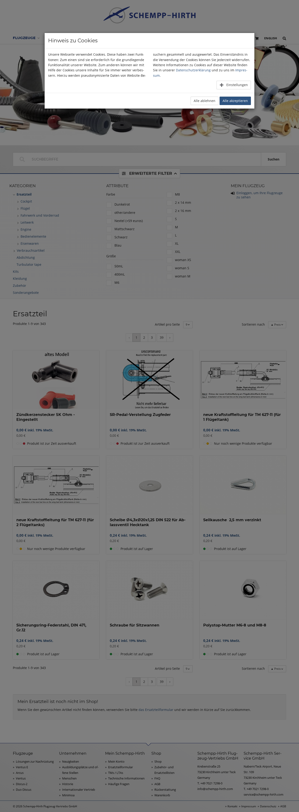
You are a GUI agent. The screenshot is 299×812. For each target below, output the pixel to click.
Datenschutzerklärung (193, 70)
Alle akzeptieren (235, 100)
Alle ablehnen (204, 100)
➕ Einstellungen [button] (234, 85)
